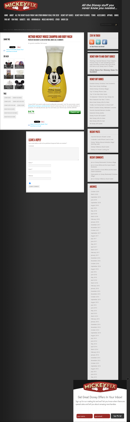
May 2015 (94, 310)
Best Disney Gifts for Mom (97, 118)
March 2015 (94, 316)
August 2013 (95, 369)
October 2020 (95, 191)
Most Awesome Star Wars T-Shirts (100, 99)
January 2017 (95, 255)
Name (31, 162)
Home (5, 29)
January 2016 (95, 288)
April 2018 (94, 213)
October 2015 (95, 297)
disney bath (7, 97)
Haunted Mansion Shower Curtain (101, 137)
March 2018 (94, 216)
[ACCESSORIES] (101, 16)
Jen (92, 162)
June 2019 (94, 200)
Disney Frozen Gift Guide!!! (98, 115)
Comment (31, 146)
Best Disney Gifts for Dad (97, 121)
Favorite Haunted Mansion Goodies (100, 110)
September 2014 (96, 333)
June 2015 (94, 308)
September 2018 (96, 202)
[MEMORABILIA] (36, 20)
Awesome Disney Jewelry (97, 113)
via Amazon (31, 113)
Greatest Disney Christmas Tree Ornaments (102, 83)
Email (30, 169)
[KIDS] (28, 20)
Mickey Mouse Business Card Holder (9, 87)
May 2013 (94, 377)
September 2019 (96, 197)
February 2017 (95, 252)
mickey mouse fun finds (10, 113)
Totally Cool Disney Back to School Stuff (101, 105)
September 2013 (96, 366)
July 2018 (94, 208)
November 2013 (95, 360)
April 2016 (94, 280)
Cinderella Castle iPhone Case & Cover (102, 139)
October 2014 (95, 330)
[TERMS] (93, 16)
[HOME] (6, 16)
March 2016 (94, 283)
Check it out (74, 112)
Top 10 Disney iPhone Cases (98, 91)
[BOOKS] (116, 16)
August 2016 (95, 269)
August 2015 (95, 302)
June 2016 (94, 274)
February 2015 (95, 319)
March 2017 (94, 249)
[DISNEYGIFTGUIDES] (67, 16)
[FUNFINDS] (15, 20)
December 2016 (95, 258)
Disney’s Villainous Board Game (100, 147)
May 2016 (94, 277)
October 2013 (95, 363)
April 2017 (94, 247)
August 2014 (95, 335)
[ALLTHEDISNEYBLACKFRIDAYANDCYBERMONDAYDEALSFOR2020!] (37, 16)
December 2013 (95, 357)
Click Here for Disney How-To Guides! (104, 71)
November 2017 (95, 227)
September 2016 (96, 266)
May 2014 (94, 344)
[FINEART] (7, 20)
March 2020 (94, 194)
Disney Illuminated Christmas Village (105, 162)
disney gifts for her (18, 101)
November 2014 (95, 327)
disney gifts (7, 101)
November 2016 (95, 261)
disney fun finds (17, 97)
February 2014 (95, 352)
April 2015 (94, 313)
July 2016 (94, 272)
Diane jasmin (94, 174)
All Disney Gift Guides (96, 123)
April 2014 (94, 346)
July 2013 (94, 371)
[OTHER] (57, 20)
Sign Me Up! (117, 416)
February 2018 (95, 219)
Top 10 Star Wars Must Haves (98, 94)
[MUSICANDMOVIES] (48, 20)
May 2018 (94, 211)
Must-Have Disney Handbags (98, 86)
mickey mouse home (9, 116)
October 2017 (95, 230)
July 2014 (94, 338)
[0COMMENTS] (60, 40)
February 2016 (95, 285)
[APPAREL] (110, 16)
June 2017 (94, 241)
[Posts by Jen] (34, 40)
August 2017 (95, 236)
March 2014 (94, 349)
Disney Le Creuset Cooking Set (100, 149)
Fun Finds (10, 29)
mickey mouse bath (9, 109)
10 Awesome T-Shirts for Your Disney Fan (102, 97)
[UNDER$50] (64, 20)
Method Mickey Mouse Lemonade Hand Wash (8, 66)
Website (31, 175)
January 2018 (95, 222)
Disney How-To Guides (106, 66)
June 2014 (94, 341)
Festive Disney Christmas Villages (99, 89)
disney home (20, 105)
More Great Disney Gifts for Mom (99, 102)
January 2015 (95, 321)
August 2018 (95, 205)
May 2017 (94, 244)
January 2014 (95, 355)
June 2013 (94, 374)
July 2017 (94, 238)
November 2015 (95, 294)
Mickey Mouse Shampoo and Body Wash (39, 106)
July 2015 (94, 305)
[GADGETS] (22, 20)
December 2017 (95, 225)
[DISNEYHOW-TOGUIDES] (82, 16)
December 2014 (95, 324)
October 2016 (95, 263)
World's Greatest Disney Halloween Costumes (103, 107)
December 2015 (95, 291)
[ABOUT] (11, 16)
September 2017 (96, 233)
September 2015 (96, 299)
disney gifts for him (9, 105)
